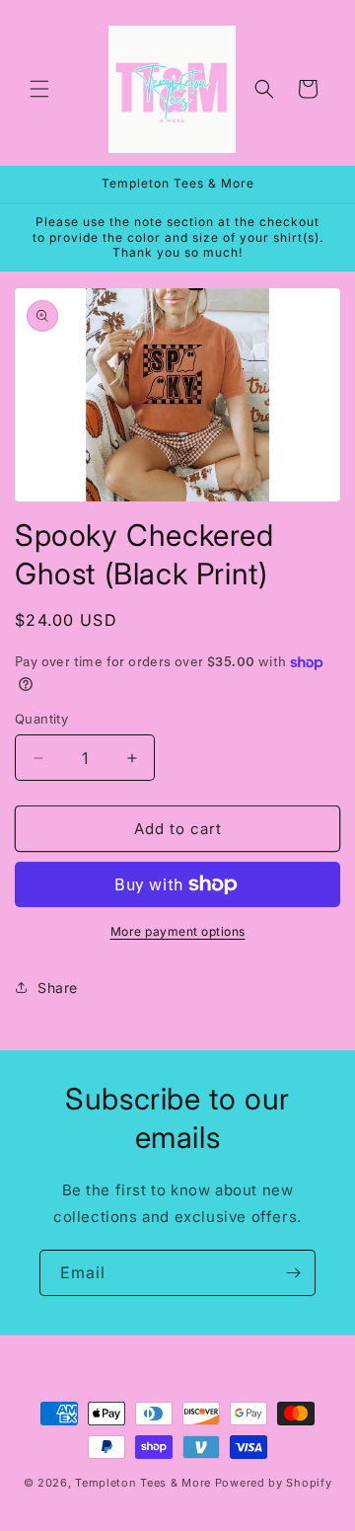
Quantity (41, 719)
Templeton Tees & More (143, 1483)
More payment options (178, 931)
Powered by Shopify (273, 1483)
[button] (39, 89)
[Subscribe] (293, 1273)
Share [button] (57, 987)
